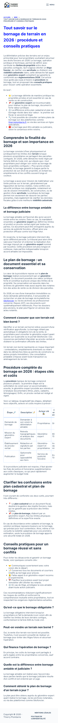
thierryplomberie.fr (17, 122)
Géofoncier (9, 300)
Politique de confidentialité (38, 717)
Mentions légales (43, 713)
